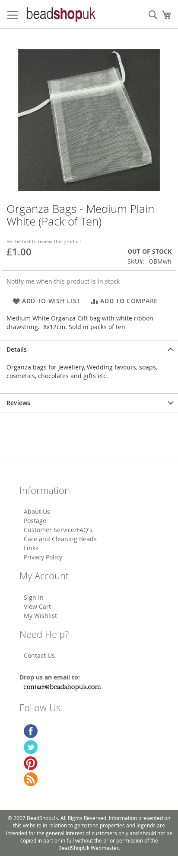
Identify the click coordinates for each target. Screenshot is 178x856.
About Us (37, 511)
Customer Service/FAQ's (58, 530)
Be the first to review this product (43, 241)
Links (31, 548)
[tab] (89, 349)
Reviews (18, 403)
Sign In (34, 597)
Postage (35, 520)
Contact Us (39, 655)
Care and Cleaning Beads (60, 539)
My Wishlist (40, 615)
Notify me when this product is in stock (63, 281)
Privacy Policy (43, 557)
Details (16, 349)
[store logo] (60, 14)
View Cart (37, 606)
